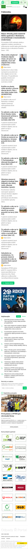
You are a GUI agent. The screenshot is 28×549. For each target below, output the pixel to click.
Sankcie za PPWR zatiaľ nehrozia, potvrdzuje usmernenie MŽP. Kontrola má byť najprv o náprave (15, 369)
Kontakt (8, 538)
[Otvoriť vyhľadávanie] (21, 2)
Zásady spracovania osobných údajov (10, 536)
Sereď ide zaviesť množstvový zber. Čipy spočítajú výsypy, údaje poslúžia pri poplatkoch (15, 321)
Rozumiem (22, 543)
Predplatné (15, 2)
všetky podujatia (14, 427)
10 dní (18, 316)
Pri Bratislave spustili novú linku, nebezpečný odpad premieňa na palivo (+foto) (15, 333)
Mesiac (24, 316)
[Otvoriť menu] (25, 2)
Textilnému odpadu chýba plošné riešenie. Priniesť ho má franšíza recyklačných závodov (13, 363)
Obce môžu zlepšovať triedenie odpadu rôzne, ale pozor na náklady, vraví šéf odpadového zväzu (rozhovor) (15, 327)
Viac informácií (19, 547)
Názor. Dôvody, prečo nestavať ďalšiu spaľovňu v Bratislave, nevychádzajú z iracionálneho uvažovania (15, 351)
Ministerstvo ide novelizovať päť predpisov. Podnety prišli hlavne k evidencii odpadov (14, 375)
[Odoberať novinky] (25, 387)
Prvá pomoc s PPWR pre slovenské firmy (11, 415)
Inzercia (3, 538)
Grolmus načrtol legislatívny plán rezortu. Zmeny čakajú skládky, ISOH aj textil (15, 345)
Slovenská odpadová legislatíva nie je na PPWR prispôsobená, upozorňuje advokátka (15, 357)
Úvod (3, 2)
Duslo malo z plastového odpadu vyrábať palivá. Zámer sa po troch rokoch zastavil (14, 339)
